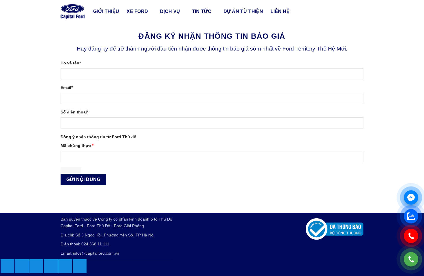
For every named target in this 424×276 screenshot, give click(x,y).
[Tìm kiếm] (360, 11)
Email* (67, 87)
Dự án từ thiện (243, 11)
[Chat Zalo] (411, 216)
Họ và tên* (71, 63)
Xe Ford (137, 11)
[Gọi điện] (411, 259)
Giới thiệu (106, 11)
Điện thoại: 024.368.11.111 (85, 244)
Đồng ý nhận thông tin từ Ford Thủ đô (98, 137)
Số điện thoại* (74, 112)
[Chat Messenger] (411, 197)
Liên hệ (280, 11)
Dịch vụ (170, 11)
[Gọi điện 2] (411, 236)
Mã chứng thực (77, 145)
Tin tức (201, 11)
